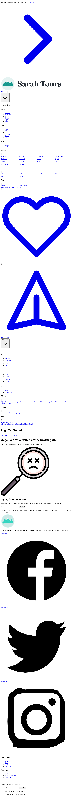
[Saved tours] (36, 261)
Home (6, 761)
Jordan (7, 145)
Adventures (4, 187)
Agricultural (4, 164)
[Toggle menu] (7, 92)
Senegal (7, 116)
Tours (6, 763)
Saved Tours (25, 424)
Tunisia (57, 161)
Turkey (7, 131)
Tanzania (21, 161)
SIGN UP (22, 507)
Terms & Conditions (11, 775)
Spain (6, 129)
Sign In (31, 424)
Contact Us (8, 766)
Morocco (7, 113)
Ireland (57, 173)
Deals (10, 187)
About (14, 187)
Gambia (21, 164)
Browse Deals (12, 435)
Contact (18, 187)
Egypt (6, 120)
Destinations (5, 94)
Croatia (7, 136)
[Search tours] (1, 189)
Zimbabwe (4, 159)
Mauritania (8, 114)
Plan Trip (4, 92)
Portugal (7, 134)
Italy (6, 132)
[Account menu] (1, 264)
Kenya (3, 161)
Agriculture (40, 156)
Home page (4, 435)
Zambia (39, 161)
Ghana (7, 118)
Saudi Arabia (8, 147)
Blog (6, 774)
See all (7, 121)
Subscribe (22, 788)
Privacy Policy (9, 777)
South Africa (59, 156)
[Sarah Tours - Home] (36, 90)
